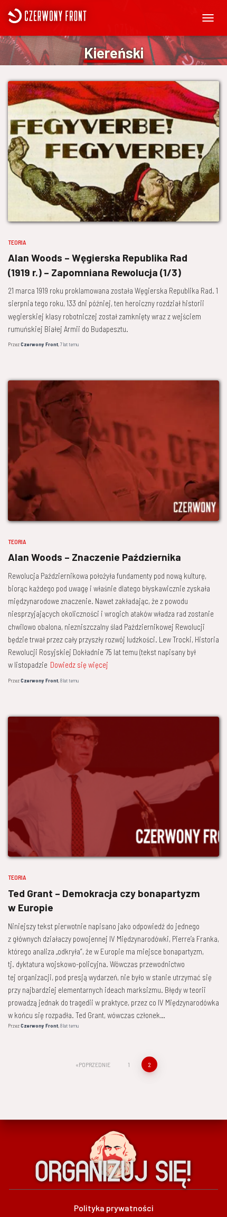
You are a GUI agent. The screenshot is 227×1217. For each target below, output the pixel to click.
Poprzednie (94, 1064)
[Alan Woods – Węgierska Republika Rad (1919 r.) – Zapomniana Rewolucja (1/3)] (113, 151)
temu (69, 344)
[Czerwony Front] (78, 15)
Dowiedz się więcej (79, 664)
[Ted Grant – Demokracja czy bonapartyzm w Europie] (113, 787)
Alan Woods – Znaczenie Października (94, 557)
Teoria (17, 242)
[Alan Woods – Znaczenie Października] (113, 450)
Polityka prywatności (114, 1208)
